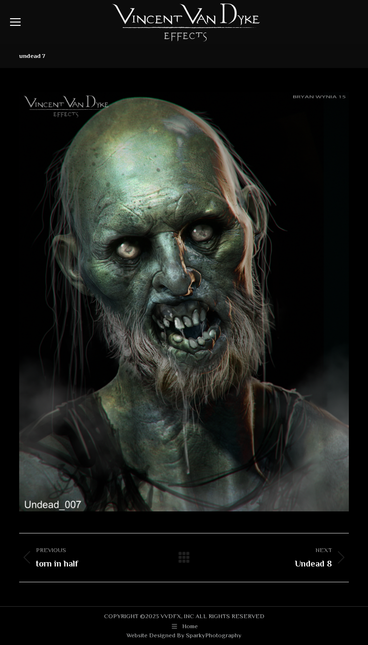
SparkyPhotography (214, 635)
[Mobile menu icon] (15, 22)
